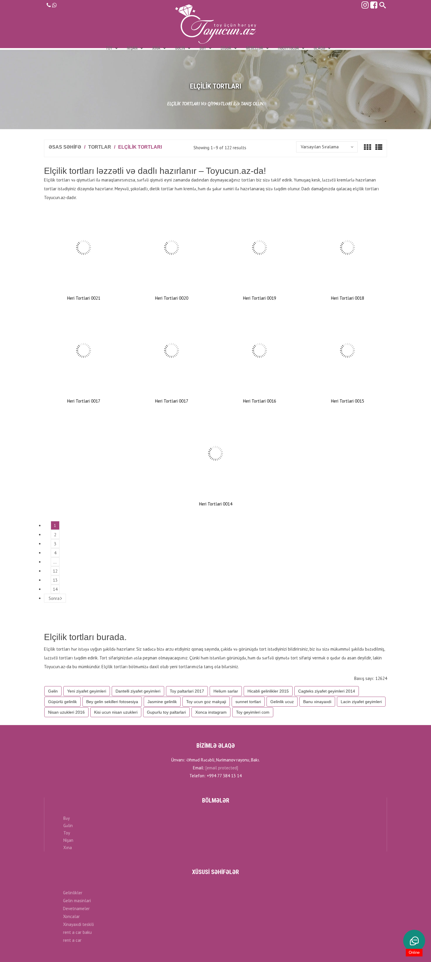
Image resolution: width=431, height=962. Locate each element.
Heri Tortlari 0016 (259, 401)
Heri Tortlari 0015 (347, 401)
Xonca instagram (211, 712)
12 (55, 571)
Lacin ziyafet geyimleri (361, 701)
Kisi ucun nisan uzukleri (116, 712)
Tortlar (99, 147)
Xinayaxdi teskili (78, 924)
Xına (67, 847)
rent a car (72, 940)
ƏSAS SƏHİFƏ (65, 147)
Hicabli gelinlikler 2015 (268, 691)
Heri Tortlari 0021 (83, 298)
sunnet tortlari (248, 701)
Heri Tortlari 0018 (347, 298)
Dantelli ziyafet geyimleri (138, 691)
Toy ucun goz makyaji (206, 701)
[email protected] (222, 768)
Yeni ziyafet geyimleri (86, 691)
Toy (66, 833)
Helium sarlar (225, 691)
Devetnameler (76, 908)
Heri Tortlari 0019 (259, 298)
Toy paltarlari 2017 (187, 691)
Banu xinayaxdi (317, 701)
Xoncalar (71, 916)
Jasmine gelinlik (162, 701)
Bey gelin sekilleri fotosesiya (112, 701)
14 (55, 589)
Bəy (66, 818)
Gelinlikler (72, 892)
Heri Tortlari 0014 (215, 504)
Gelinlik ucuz (282, 701)
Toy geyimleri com (252, 712)
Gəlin (53, 691)
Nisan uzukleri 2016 (66, 712)
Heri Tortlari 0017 (83, 401)
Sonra (54, 598)
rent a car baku (77, 932)
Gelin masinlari (77, 900)
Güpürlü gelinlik (62, 701)
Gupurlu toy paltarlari (166, 712)
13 (55, 580)
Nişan (68, 840)
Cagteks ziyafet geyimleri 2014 (326, 691)
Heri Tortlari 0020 (171, 298)
